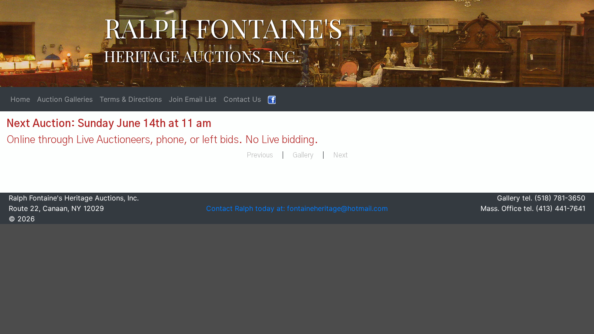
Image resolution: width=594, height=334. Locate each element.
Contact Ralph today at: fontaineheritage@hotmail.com (297, 208)
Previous (260, 155)
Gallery (303, 155)
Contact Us (242, 99)
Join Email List (193, 99)
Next (340, 155)
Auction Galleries (65, 99)
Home (20, 99)
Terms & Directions (131, 99)
